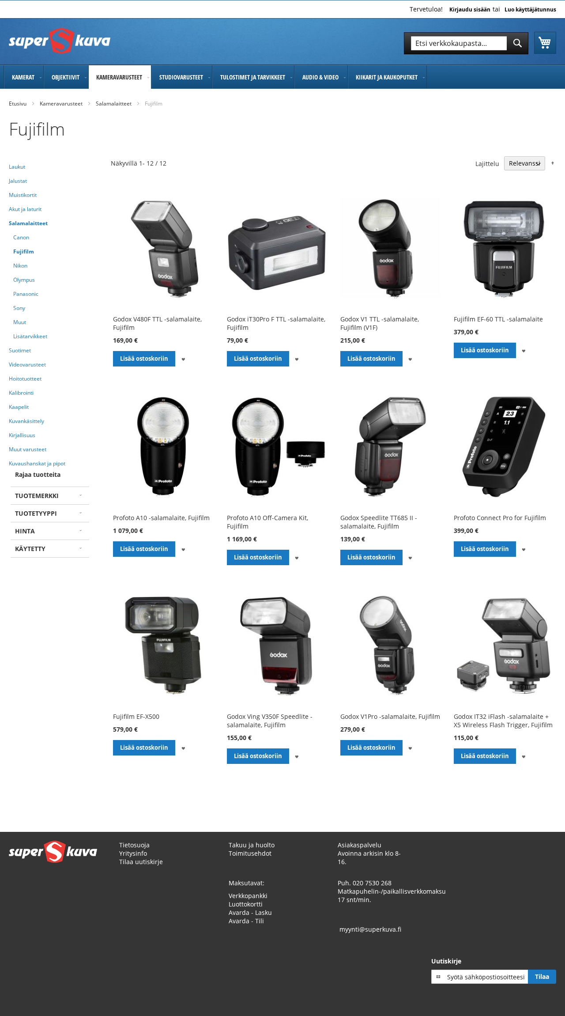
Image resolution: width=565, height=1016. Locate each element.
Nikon (20, 265)
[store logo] (59, 40)
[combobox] (466, 43)
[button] (183, 358)
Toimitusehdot (250, 853)
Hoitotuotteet (25, 378)
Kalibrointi (21, 393)
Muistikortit (23, 195)
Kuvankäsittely (26, 421)
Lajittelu (487, 163)
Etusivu (17, 103)
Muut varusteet (27, 449)
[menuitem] (23, 77)
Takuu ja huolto (252, 845)
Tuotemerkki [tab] (37, 495)
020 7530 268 (372, 883)
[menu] (282, 77)
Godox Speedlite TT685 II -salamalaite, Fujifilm (378, 522)
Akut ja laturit (25, 209)
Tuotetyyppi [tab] (36, 513)
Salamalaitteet (114, 103)
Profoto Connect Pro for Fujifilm (500, 518)
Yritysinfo (133, 853)
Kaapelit (19, 407)
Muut (19, 322)
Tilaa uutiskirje (141, 861)
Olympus (24, 279)
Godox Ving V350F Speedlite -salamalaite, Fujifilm (270, 720)
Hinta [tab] (25, 531)
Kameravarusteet (61, 103)
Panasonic (25, 294)
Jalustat (18, 181)
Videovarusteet (27, 364)
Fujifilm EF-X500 (136, 716)
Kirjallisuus (22, 435)
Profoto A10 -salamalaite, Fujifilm (161, 518)
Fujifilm (23, 251)
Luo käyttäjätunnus (530, 9)
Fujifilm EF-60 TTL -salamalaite (498, 319)
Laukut (17, 166)
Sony (19, 308)
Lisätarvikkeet (30, 336)
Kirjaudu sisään (469, 9)
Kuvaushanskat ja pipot (37, 463)
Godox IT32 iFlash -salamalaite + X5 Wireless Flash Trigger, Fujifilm (503, 720)
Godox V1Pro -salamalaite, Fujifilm (390, 716)
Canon (21, 237)
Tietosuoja (134, 845)
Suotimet (20, 350)
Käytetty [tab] (30, 548)
